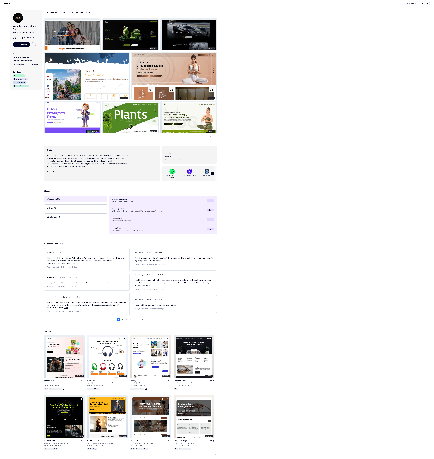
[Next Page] (147, 319)
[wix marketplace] (10, 3)
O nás (63, 12)
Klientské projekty (51, 12)
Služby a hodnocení (75, 12)
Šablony (88, 12)
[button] (72, 34)
